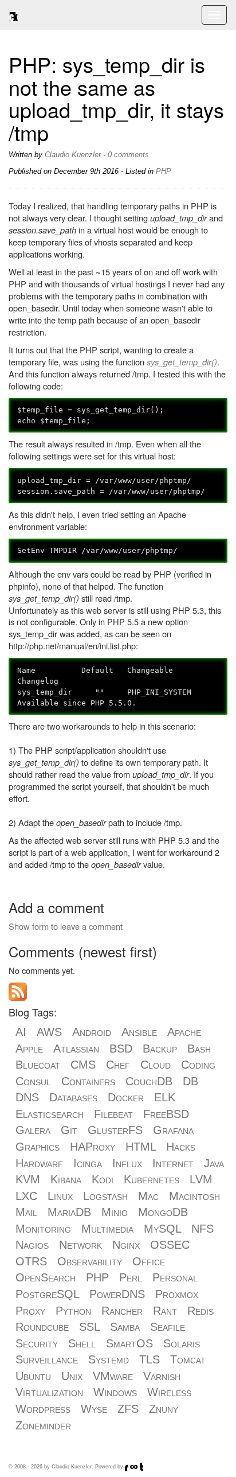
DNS (27, 1097)
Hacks (180, 1146)
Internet (173, 1163)
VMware (113, 1376)
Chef (118, 1064)
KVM (27, 1179)
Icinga (87, 1163)
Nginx (126, 1244)
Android (91, 1032)
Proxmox (176, 1294)
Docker (126, 1097)
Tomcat (188, 1359)
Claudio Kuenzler (73, 154)
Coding (198, 1064)
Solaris (181, 1343)
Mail (26, 1212)
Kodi (102, 1179)
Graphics (37, 1146)
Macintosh (194, 1196)
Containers (88, 1081)
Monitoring (43, 1228)
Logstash (105, 1196)
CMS (83, 1064)
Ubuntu (33, 1376)
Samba (125, 1326)
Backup (160, 1048)
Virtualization (49, 1392)
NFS (202, 1228)
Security (36, 1343)
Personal (175, 1277)
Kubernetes (151, 1179)
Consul (33, 1081)
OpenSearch (45, 1277)
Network (80, 1244)
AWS (49, 1032)
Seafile (167, 1326)
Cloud (155, 1064)
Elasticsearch (49, 1114)
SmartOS (129, 1343)
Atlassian (76, 1048)
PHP (163, 171)
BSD (120, 1048)
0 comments (128, 154)
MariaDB (69, 1212)
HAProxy (92, 1146)
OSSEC (170, 1244)
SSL (89, 1326)
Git (69, 1130)
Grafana (173, 1130)
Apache (184, 1032)
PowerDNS (117, 1294)
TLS (149, 1359)
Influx (127, 1163)
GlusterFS (115, 1130)
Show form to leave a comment (66, 926)
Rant (165, 1310)
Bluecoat (37, 1064)
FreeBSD (166, 1114)
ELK (164, 1097)
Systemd (108, 1359)
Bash (199, 1048)
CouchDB (148, 1081)
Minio (114, 1212)
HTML (140, 1146)
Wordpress (42, 1408)
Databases (73, 1097)
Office (148, 1261)
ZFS (128, 1408)
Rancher (122, 1310)
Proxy (30, 1310)
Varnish (161, 1376)
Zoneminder (43, 1425)
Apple (29, 1048)
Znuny (163, 1408)
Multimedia (107, 1228)
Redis (200, 1310)
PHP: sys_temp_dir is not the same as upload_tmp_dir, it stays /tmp (116, 98)
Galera (32, 1130)
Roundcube (42, 1326)
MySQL (162, 1228)
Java (214, 1163)
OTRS (31, 1261)
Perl (130, 1277)
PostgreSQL (47, 1294)
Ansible (139, 1032)
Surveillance (46, 1359)
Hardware (39, 1163)
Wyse (94, 1408)
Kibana (65, 1179)
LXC (26, 1196)
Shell (82, 1343)
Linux (60, 1196)
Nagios (32, 1244)
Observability (89, 1261)
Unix (71, 1376)
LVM (201, 1179)
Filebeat (113, 1114)
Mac (148, 1196)
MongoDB (163, 1212)
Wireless (169, 1392)
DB (190, 1081)
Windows (115, 1392)
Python (73, 1310)
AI (20, 1032)
